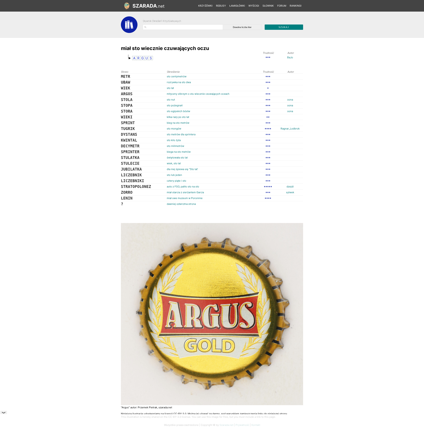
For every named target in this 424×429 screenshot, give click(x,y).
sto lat (170, 88)
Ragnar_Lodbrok (290, 128)
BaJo (290, 57)
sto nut (171, 99)
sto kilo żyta (174, 140)
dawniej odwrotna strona (181, 203)
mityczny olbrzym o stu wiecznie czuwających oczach (198, 93)
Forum (281, 5)
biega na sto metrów (179, 151)
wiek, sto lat (174, 163)
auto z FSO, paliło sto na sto (183, 186)
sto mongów (174, 128)
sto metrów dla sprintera (181, 134)
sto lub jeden (174, 175)
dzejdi (290, 186)
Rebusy (221, 5)
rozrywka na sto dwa (179, 82)
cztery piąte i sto (176, 180)
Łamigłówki (237, 5)
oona (290, 99)
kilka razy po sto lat (178, 117)
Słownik (268, 5)
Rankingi (295, 5)
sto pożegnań (175, 105)
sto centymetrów (176, 76)
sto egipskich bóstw (178, 111)
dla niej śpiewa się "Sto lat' (182, 169)
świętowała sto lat (177, 157)
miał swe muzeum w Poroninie (185, 198)
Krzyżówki (205, 5)
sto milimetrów (175, 146)
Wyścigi (253, 5)
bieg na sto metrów (178, 122)
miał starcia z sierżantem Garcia (185, 192)
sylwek (290, 192)
